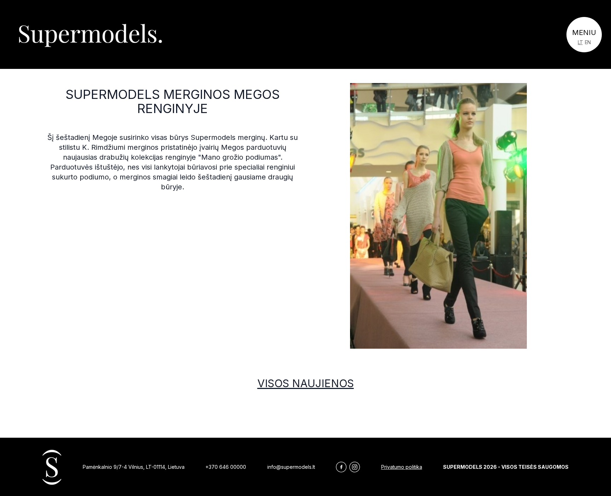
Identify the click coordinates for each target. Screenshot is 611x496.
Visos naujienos (305, 383)
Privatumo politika (401, 467)
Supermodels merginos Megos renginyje (172, 101)
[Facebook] (341, 467)
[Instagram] (354, 467)
